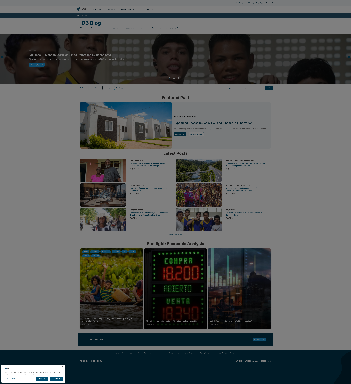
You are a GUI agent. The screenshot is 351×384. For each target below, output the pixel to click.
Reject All (42, 378)
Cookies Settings (12, 378)
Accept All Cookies (56, 378)
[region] (33, 374)
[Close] (63, 367)
